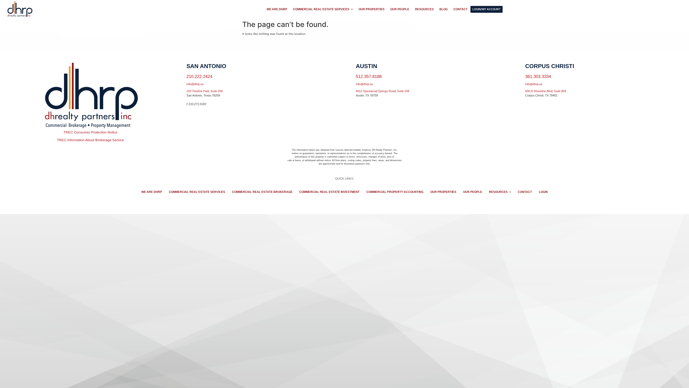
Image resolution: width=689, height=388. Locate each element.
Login (543, 191)
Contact (460, 9)
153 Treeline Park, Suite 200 (204, 91)
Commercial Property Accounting (394, 191)
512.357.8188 (369, 76)
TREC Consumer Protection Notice (90, 132)
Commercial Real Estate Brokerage (262, 191)
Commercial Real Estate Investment (329, 191)
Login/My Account (486, 9)
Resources (424, 9)
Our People (399, 9)
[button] (323, 9)
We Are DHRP (277, 9)
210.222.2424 (199, 76)
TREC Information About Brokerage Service (90, 140)
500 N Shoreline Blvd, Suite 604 (545, 91)
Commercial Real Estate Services (321, 9)
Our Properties (371, 9)
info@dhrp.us (194, 84)
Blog (443, 9)
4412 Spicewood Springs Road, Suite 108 (382, 91)
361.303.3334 (538, 76)
